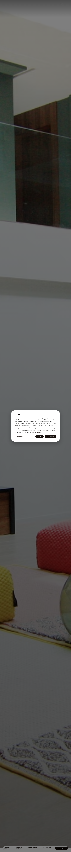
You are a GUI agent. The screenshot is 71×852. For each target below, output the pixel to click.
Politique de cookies (37, 432)
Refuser (39, 436)
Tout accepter (50, 436)
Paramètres (20, 436)
